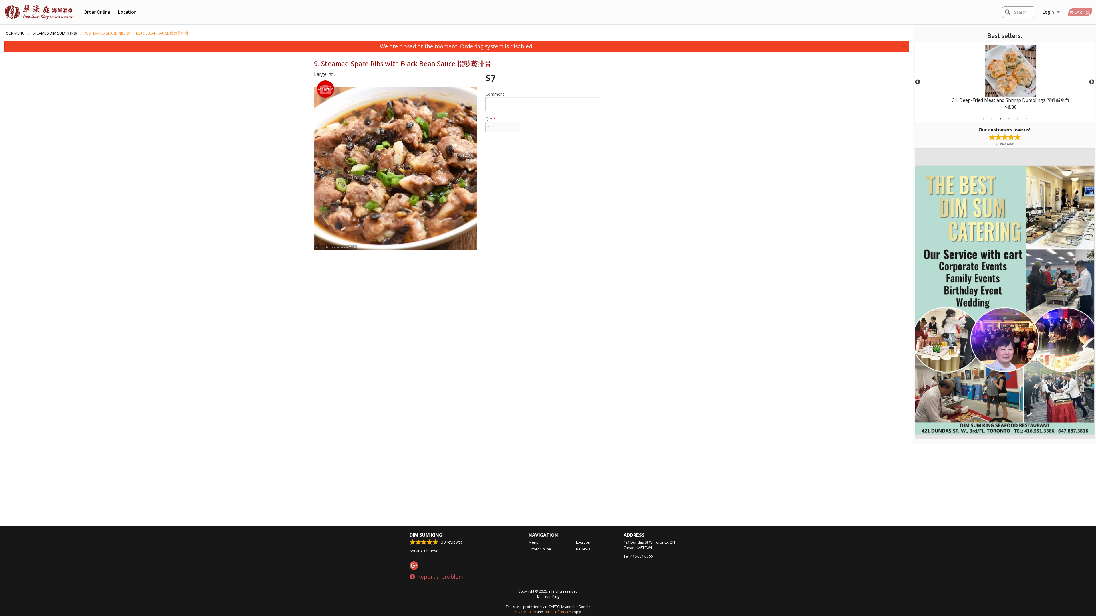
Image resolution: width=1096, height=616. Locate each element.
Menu (534, 542)
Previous (917, 82)
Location (127, 12)
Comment (494, 94)
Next (1092, 82)
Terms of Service (557, 611)
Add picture (325, 89)
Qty (490, 118)
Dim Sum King (426, 535)
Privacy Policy (525, 611)
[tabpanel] (1004, 82)
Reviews (583, 549)
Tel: (638, 556)
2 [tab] (992, 119)
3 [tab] (1000, 119)
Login (1048, 12)
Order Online (97, 12)
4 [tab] (1009, 119)
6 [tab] (1026, 119)
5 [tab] (1017, 119)
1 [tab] (983, 119)
